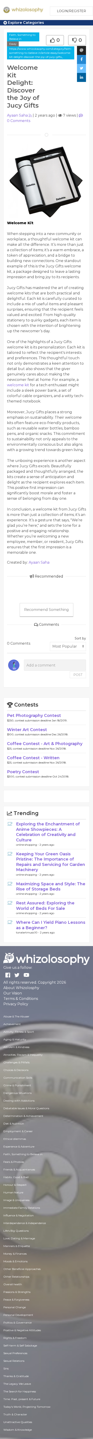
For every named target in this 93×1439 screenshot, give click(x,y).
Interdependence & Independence (24, 1223)
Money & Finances (15, 1253)
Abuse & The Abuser (16, 1016)
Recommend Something (46, 610)
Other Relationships (16, 1276)
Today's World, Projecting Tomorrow (27, 1406)
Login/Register (71, 11)
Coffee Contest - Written (33, 757)
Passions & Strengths (16, 1292)
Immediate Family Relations (21, 1207)
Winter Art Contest (27, 729)
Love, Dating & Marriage (19, 1238)
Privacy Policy (15, 1004)
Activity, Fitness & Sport (18, 1031)
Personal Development (18, 1315)
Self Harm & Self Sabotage (20, 1345)
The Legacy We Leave (17, 1383)
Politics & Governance (17, 1322)
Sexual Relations (13, 1360)
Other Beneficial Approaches (22, 1269)
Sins (6, 1368)
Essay (12, 43)
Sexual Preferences (15, 1353)
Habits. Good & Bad (15, 1177)
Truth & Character (15, 1414)
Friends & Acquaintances (19, 1169)
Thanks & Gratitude (16, 1376)
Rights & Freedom (15, 1338)
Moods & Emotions (15, 1261)
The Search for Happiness (19, 1391)
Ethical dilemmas (14, 1139)
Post (77, 675)
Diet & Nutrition (13, 1123)
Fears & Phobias (13, 1161)
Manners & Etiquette (16, 1246)
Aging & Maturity (14, 1039)
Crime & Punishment (17, 1085)
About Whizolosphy (21, 988)
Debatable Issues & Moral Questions (26, 1108)
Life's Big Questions (16, 1230)
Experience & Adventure (18, 1146)
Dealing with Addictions (19, 1100)
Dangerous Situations (17, 1093)
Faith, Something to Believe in (22, 37)
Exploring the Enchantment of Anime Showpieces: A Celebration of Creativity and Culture (48, 832)
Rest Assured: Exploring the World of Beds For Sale (45, 906)
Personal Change (14, 1307)
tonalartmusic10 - (28, 932)
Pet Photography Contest (34, 715)
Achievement (12, 1024)
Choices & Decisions (15, 1070)
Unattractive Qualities (17, 1422)
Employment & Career (18, 1131)
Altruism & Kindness (16, 1047)
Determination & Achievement (23, 1116)
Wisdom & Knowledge (17, 1429)
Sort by (80, 638)
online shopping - (28, 844)
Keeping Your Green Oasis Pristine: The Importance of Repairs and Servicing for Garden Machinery (50, 862)
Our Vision (12, 993)
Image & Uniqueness (16, 1200)
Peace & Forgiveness (16, 1299)
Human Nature (13, 1192)
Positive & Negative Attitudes (22, 1330)
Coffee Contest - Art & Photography (44, 743)
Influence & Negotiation (18, 1215)
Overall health (12, 1284)
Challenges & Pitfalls (16, 1062)
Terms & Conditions (20, 998)
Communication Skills (17, 1077)
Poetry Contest (23, 771)
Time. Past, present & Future (21, 1399)
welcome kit (18, 385)
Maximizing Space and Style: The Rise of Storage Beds (50, 886)
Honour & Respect (15, 1184)
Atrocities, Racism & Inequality (23, 1054)
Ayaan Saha (17, 115)
